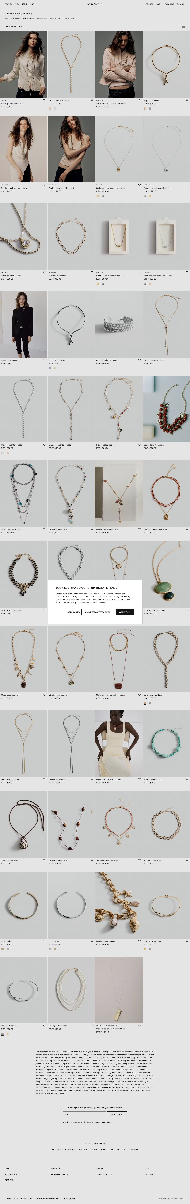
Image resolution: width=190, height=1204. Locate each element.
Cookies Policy (98, 602)
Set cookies (74, 612)
